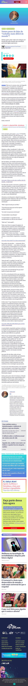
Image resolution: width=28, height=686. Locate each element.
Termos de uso (5, 644)
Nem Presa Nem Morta (8, 432)
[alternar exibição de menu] (26, 2)
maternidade (5, 93)
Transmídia (10, 430)
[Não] (26, 682)
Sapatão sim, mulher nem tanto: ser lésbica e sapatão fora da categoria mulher (13, 445)
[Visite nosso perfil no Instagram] (5, 663)
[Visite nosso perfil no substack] (8, 663)
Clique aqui (6, 490)
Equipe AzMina (5, 430)
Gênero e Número (16, 430)
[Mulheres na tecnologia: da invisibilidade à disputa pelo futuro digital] (14, 545)
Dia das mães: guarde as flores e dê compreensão (13, 474)
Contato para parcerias (7, 648)
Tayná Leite (14, 21)
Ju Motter (4, 449)
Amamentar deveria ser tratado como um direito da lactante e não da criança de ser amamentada (13, 459)
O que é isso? (8, 47)
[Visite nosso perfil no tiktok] (2, 663)
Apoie (17, 2)
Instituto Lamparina (10, 433)
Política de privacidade (7, 646)
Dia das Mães (5, 86)
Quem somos (5, 640)
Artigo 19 (15, 432)
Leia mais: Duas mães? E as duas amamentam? (13, 240)
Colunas (3, 28)
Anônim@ (4, 440)
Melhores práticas (20, 644)
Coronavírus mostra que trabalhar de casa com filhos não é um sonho (13, 464)
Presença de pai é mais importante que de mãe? (13, 469)
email (11, 394)
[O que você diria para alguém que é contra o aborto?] (14, 600)
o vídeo (17, 134)
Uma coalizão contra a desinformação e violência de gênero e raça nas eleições (11, 426)
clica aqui (16, 111)
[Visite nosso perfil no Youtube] (6, 663)
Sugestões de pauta (20, 640)
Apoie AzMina (8, 58)
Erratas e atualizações (21, 646)
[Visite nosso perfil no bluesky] (4, 663)
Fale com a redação (20, 642)
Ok (14, 684)
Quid (3, 432)
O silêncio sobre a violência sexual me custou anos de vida (13, 437)
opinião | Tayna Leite (10, 28)
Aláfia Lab (4, 433)
